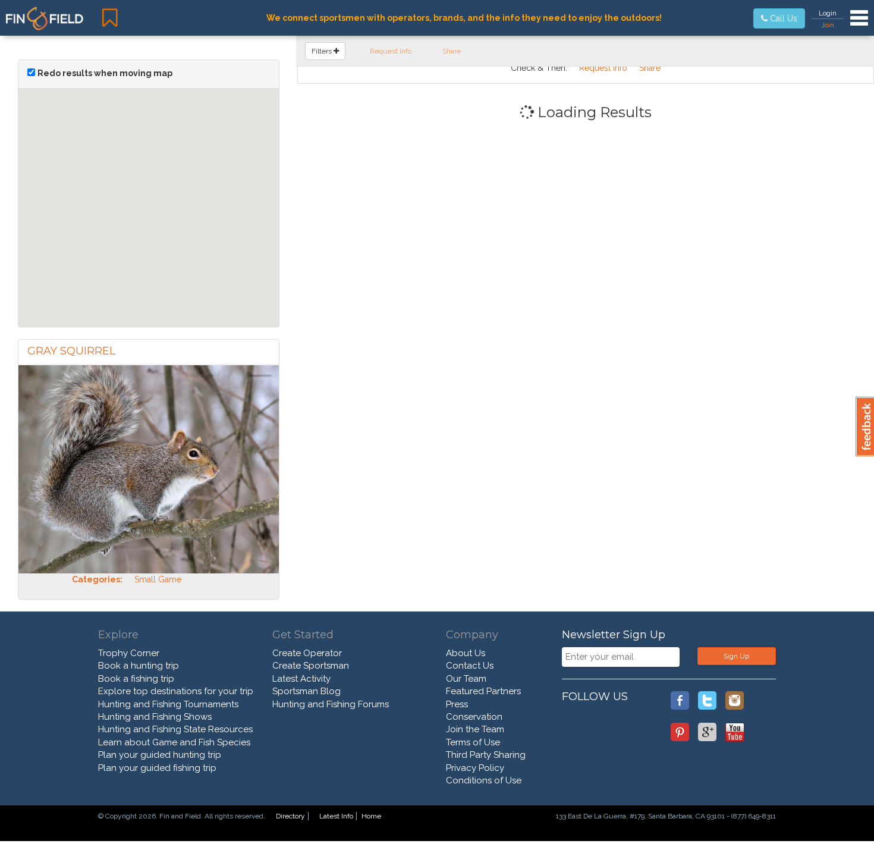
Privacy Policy (475, 768)
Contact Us (469, 665)
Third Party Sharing (486, 754)
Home (371, 816)
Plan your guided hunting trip (159, 754)
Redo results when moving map (104, 73)
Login (828, 13)
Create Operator (307, 653)
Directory (290, 816)
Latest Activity (301, 678)
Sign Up (736, 656)
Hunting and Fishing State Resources (175, 729)
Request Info (390, 51)
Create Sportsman (310, 665)
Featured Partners (483, 691)
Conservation (474, 716)
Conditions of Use (483, 780)
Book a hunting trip (138, 665)
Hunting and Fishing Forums (330, 704)
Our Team (466, 678)
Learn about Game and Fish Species (174, 742)
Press (457, 704)
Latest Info (336, 816)
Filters (323, 51)
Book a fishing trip (136, 678)
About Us (465, 653)
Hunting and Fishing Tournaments (168, 704)
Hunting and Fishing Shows (155, 716)
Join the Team (475, 729)
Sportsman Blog (306, 691)
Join (827, 25)
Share (451, 51)
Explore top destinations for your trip (175, 691)
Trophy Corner (128, 653)
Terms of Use (473, 742)
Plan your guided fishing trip (157, 768)
